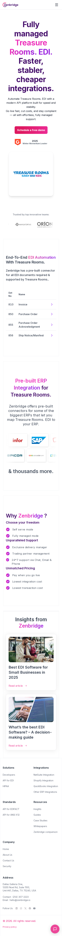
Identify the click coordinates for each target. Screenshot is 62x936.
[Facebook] (30, 908)
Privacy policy (10, 927)
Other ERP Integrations (45, 792)
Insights (37, 809)
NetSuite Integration (44, 774)
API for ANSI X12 (11, 814)
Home (6, 849)
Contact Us (8, 860)
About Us (7, 854)
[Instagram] (21, 908)
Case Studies (40, 820)
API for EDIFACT (11, 809)
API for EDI (8, 780)
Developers (9, 774)
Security (7, 866)
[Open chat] (55, 929)
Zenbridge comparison (46, 832)
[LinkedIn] (16, 908)
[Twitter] (25, 908)
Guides (37, 814)
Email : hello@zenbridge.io (16, 900)
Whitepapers (40, 826)
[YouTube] (34, 908)
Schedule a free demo (31, 130)
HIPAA (6, 786)
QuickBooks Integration (46, 786)
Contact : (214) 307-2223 (16, 897)
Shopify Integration (43, 780)
